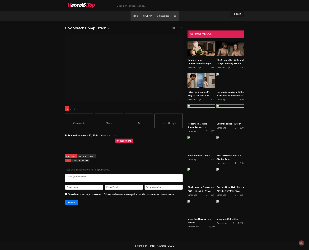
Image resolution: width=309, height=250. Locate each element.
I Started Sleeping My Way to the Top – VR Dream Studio (198, 95)
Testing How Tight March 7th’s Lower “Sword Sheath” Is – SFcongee (230, 191)
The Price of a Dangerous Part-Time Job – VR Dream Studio (200, 191)
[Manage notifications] (301, 242)
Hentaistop (109, 135)
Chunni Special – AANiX (228, 123)
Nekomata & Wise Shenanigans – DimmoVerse (197, 127)
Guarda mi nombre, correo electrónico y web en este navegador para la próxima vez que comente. (121, 194)
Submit (71, 202)
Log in (238, 14)
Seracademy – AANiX (198, 155)
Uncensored (89, 156)
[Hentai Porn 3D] (81, 5)
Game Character (80, 161)
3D (79, 156)
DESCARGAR (125, 141)
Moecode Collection (227, 219)
